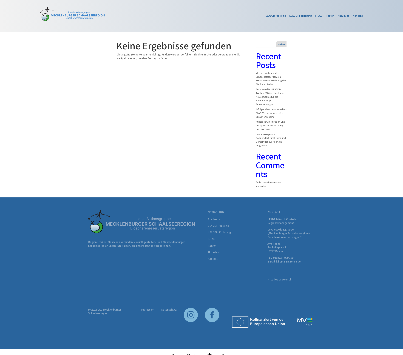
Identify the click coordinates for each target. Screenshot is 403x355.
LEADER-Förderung (300, 16)
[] (212, 321)
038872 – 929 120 (283, 258)
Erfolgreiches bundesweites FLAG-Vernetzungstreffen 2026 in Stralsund (271, 113)
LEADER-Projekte (276, 16)
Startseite (214, 219)
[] (191, 321)
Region (330, 16)
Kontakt (358, 16)
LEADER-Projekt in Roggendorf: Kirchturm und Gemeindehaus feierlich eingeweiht (271, 140)
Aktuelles (343, 16)
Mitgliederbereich (279, 280)
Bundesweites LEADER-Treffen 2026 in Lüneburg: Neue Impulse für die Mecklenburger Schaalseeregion (270, 97)
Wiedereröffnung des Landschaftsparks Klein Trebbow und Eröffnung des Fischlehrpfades (271, 78)
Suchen (281, 44)
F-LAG (318, 16)
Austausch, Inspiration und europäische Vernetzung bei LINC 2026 (270, 125)
